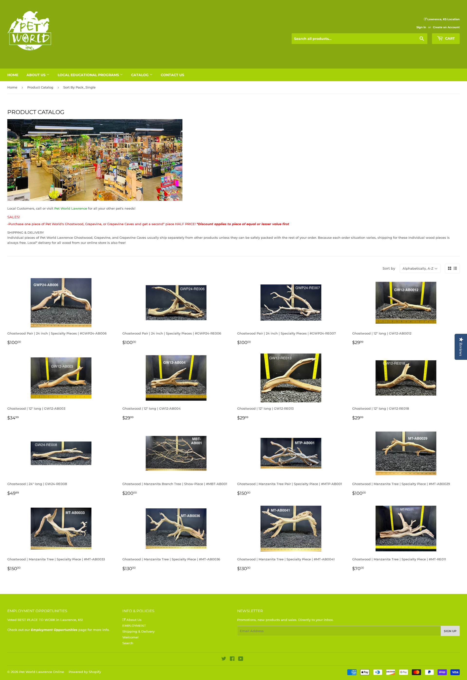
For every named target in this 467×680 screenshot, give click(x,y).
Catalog (140, 75)
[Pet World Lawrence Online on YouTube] (240, 659)
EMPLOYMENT (134, 625)
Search (127, 643)
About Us (36, 75)
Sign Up (450, 631)
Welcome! (130, 637)
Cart (449, 38)
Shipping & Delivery (138, 631)
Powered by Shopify (85, 672)
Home (12, 75)
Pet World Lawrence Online (41, 672)
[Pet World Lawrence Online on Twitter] (223, 659)
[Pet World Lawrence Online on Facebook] (232, 659)
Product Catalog (40, 87)
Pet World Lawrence (70, 208)
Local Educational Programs (89, 75)
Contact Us (172, 75)
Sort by (389, 268)
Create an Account (446, 27)
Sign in (421, 27)
